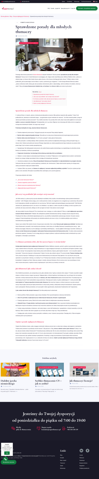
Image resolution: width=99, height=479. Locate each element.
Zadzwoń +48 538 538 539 (72, 428)
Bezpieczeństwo (83, 463)
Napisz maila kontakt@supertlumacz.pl (51, 428)
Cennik (52, 8)
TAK (7, 453)
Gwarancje (82, 460)
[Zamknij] (12, 442)
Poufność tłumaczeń (86, 1)
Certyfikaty (69, 1)
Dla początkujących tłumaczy (21, 16)
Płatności (82, 457)
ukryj (40, 91)
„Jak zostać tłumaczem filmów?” (25, 179)
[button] (8, 462)
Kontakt (62, 457)
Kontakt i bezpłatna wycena (86, 8)
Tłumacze (62, 463)
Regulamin (82, 465)
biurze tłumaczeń (37, 74)
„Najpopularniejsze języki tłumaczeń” (26, 188)
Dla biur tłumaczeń (79, 367)
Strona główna (5, 16)
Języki (56, 8)
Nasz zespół (63, 460)
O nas (72, 8)
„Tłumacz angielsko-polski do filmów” (27, 182)
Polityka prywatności (84, 468)
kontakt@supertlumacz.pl (9, 1)
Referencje (76, 1)
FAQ (49, 8)
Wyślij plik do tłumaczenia (23, 428)
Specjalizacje (64, 8)
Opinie (63, 1)
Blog (11, 16)
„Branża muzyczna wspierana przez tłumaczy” (29, 185)
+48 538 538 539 (25, 1)
